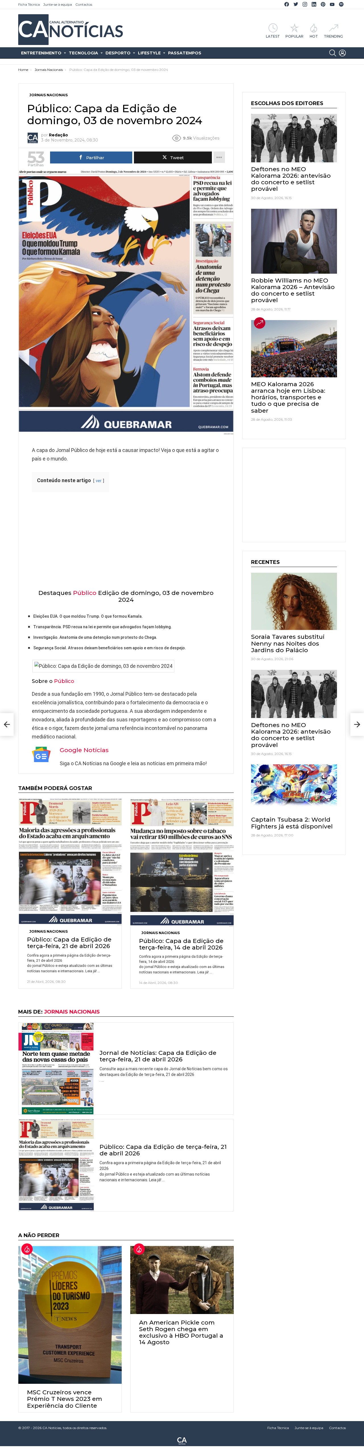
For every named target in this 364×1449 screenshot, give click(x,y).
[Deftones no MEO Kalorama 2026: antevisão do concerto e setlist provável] (294, 138)
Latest (273, 36)
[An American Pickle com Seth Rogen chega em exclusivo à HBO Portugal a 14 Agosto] (182, 1280)
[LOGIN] (342, 53)
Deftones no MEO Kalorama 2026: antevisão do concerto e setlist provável (291, 179)
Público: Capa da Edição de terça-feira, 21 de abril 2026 (69, 942)
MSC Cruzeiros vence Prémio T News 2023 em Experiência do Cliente (64, 1399)
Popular (294, 36)
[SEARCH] (332, 53)
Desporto (118, 53)
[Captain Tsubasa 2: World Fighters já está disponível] (294, 788)
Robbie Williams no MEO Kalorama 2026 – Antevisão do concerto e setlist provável (293, 290)
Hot (314, 36)
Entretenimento (41, 53)
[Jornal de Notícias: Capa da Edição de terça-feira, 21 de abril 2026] (56, 1068)
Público (84, 592)
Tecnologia (83, 53)
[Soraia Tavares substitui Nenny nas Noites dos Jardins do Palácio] (294, 601)
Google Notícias (84, 750)
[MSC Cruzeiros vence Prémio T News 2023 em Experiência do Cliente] (70, 1315)
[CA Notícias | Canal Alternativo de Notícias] (182, 1440)
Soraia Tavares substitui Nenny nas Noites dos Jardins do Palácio (287, 643)
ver (99, 480)
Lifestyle (149, 53)
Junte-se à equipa (57, 4)
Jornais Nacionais (48, 931)
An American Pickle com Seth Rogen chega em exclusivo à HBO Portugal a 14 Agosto (181, 1332)
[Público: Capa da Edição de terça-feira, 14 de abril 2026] (182, 863)
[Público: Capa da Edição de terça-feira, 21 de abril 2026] (70, 862)
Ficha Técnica (29, 4)
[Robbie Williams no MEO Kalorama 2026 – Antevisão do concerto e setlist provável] (294, 241)
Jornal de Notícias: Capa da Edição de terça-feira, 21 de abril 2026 (158, 1056)
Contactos (83, 4)
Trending (333, 36)
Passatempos (184, 53)
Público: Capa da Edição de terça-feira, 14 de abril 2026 (181, 944)
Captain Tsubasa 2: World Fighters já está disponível (292, 823)
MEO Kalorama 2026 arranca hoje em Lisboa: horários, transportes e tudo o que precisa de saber (288, 397)
